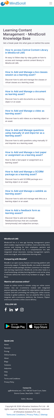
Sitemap (44, 414)
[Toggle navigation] (50, 3)
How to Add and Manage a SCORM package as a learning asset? (24, 173)
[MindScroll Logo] (13, 3)
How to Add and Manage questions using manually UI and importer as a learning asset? (24, 133)
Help (6, 372)
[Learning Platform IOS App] (38, 326)
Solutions (7, 365)
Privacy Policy (9, 382)
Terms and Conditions (12, 378)
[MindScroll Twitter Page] (17, 310)
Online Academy (10, 355)
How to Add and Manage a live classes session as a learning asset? (26, 73)
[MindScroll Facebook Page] (6, 310)
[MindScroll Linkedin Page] (11, 310)
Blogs (6, 361)
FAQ (5, 375)
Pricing (6, 351)
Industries (7, 368)
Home (6, 344)
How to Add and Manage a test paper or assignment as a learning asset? (26, 153)
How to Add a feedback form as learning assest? (22, 211)
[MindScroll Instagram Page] (22, 310)
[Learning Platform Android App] (15, 326)
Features (7, 348)
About (6, 358)
